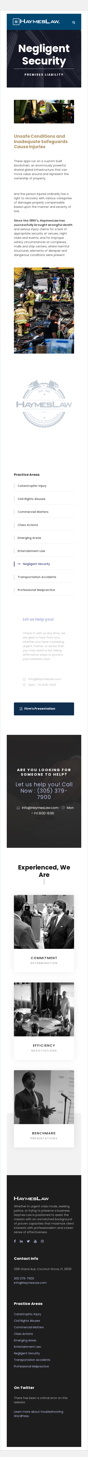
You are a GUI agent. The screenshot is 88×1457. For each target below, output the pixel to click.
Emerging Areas (29, 538)
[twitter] (28, 1241)
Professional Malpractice (36, 590)
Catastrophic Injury (32, 486)
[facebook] (15, 1241)
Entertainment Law (31, 551)
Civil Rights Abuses (31, 499)
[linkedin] (21, 1241)
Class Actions (28, 525)
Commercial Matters (33, 512)
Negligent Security (36, 564)
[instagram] (42, 1241)
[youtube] (35, 1241)
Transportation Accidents (37, 577)
